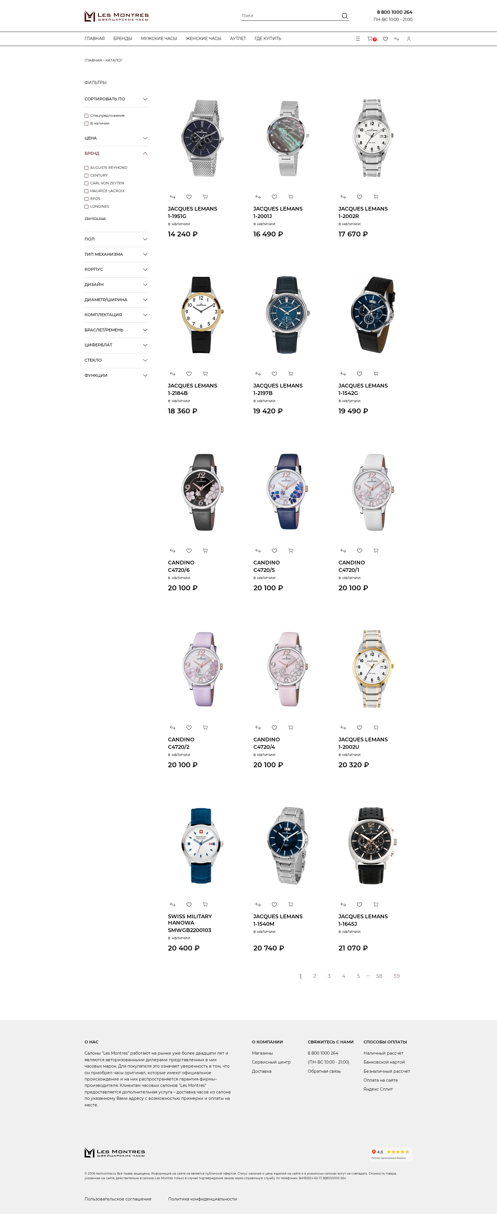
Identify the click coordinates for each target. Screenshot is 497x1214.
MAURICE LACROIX (107, 191)
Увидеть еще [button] (95, 218)
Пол (90, 239)
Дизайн (94, 284)
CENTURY (99, 175)
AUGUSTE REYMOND (108, 167)
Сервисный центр (271, 1062)
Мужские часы (159, 38)
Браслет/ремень (104, 330)
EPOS (95, 198)
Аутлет (238, 38)
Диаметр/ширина (106, 299)
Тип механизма (104, 254)
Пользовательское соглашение (118, 1199)
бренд (92, 153)
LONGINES (99, 206)
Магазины (262, 1053)
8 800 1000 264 (394, 12)
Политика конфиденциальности (202, 1199)
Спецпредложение (107, 115)
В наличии (99, 123)
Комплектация (103, 314)
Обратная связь (324, 1071)
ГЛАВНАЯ (93, 60)
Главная (95, 38)
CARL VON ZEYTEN (107, 183)
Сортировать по (105, 99)
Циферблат (98, 345)
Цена (91, 138)
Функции (96, 375)
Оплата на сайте (381, 1080)
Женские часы (203, 38)
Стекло (93, 360)
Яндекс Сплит (378, 1089)
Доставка (262, 1071)
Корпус (94, 269)
